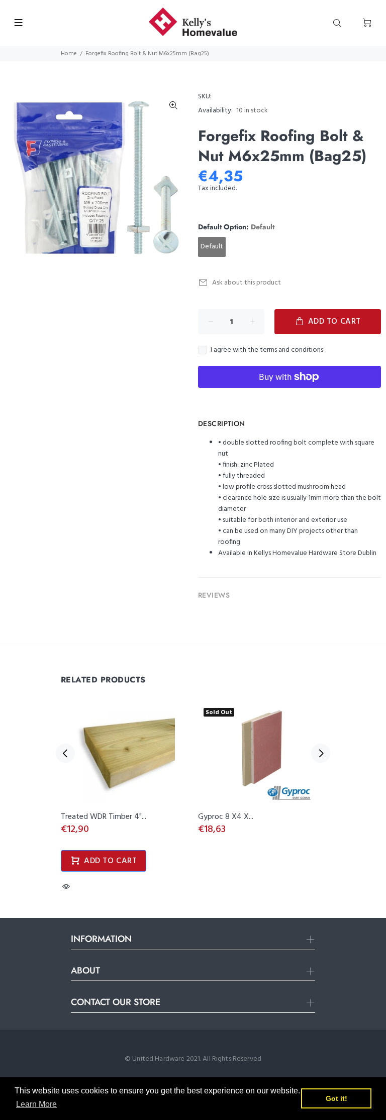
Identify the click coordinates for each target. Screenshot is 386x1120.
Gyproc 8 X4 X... (225, 816)
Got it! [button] (336, 1098)
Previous (65, 753)
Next (320, 753)
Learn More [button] (36, 1104)
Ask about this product (246, 283)
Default (212, 246)
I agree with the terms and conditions (267, 350)
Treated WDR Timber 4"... (103, 816)
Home (69, 54)
